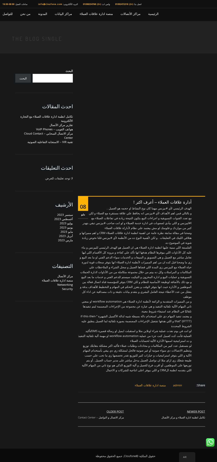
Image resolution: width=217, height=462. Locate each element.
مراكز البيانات (63, 14)
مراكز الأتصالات (131, 14)
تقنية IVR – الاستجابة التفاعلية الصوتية (50, 142)
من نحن (25, 14)
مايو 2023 (67, 232)
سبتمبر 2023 (65, 215)
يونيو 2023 (66, 227)
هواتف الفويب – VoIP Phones (54, 129)
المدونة (42, 14)
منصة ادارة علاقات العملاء (96, 14)
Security (67, 289)
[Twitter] (190, 385)
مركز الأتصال (65, 276)
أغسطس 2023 (63, 219)
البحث (69, 71)
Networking (65, 285)
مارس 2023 (65, 240)
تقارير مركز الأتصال (61, 125)
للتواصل (8, 14)
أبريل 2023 (66, 236)
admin (177, 385)
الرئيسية (153, 14)
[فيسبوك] (194, 385)
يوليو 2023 (66, 223)
